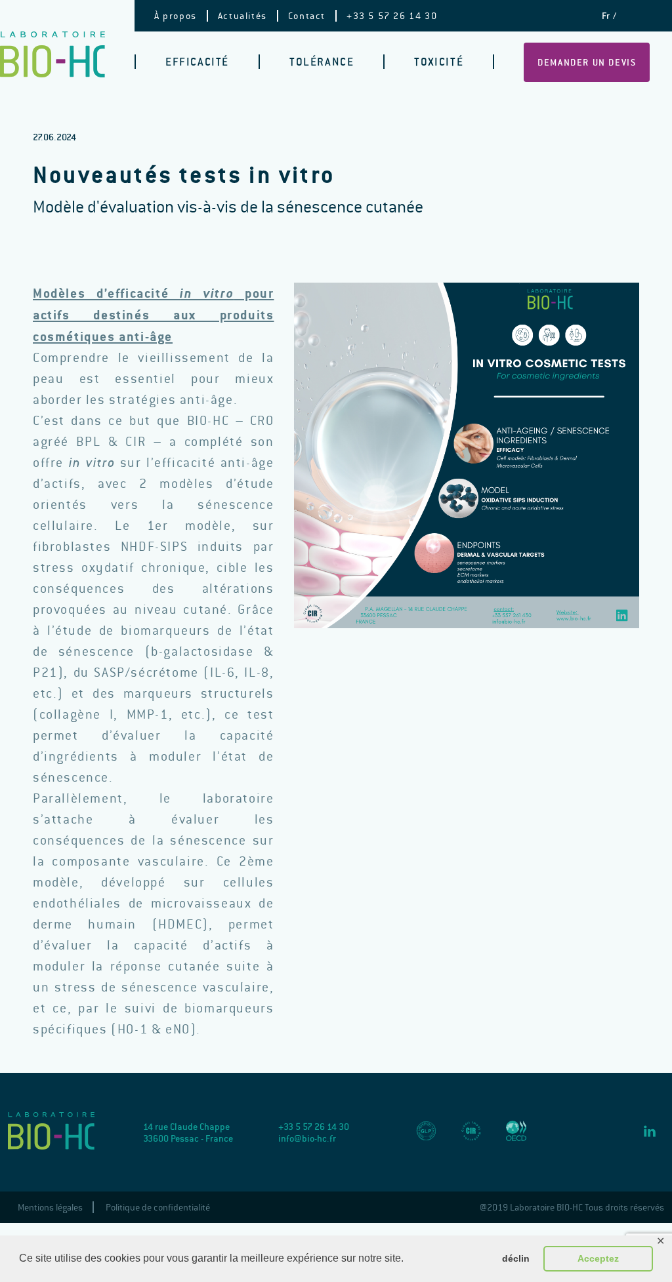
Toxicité (438, 61)
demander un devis (586, 62)
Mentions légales (50, 1207)
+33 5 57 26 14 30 (391, 16)
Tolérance (321, 61)
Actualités (242, 16)
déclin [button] (516, 1258)
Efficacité (197, 61)
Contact (307, 16)
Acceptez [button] (598, 1258)
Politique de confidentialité (158, 1207)
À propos (175, 16)
